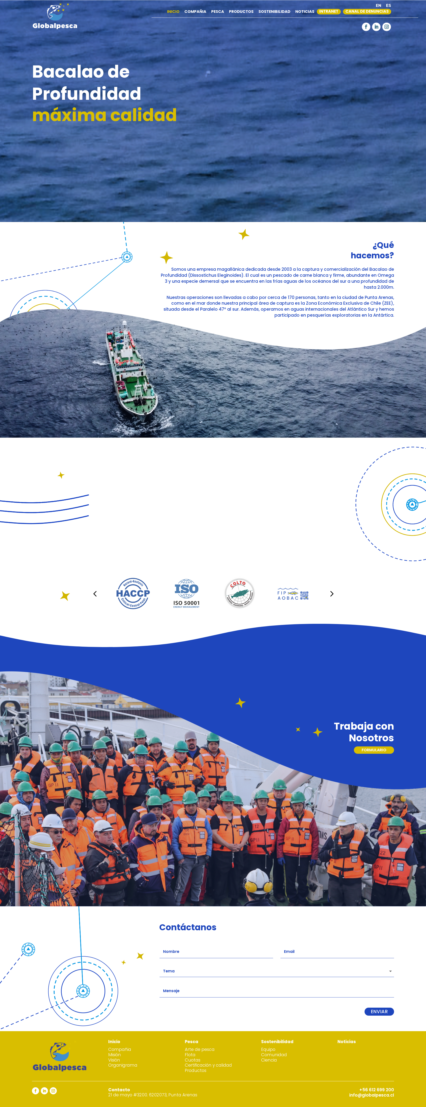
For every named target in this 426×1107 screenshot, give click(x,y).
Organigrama (122, 1065)
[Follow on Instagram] (386, 27)
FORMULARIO (374, 750)
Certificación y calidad (208, 1065)
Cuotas (192, 1060)
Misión (114, 1055)
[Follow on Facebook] (366, 27)
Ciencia (269, 1060)
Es (388, 6)
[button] (95, 593)
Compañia (195, 12)
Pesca (217, 12)
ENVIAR (379, 1011)
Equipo (268, 1049)
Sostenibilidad (274, 12)
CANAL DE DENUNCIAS (367, 12)
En (378, 6)
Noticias (304, 12)
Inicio (173, 12)
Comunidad (274, 1055)
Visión (114, 1060)
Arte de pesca (200, 1049)
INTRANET (328, 12)
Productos (241, 12)
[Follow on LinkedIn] (376, 27)
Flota (190, 1055)
